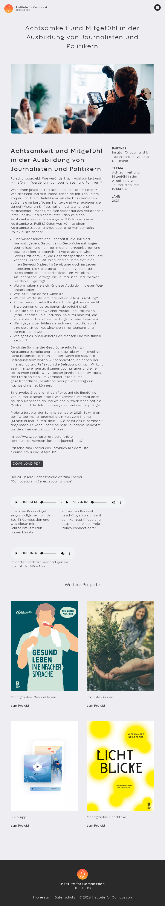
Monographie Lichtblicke (106, 817)
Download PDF (27, 464)
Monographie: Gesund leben (33, 697)
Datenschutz (65, 897)
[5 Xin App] (44, 766)
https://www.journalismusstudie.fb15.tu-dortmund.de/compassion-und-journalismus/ (47, 439)
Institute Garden (100, 697)
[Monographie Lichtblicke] (120, 766)
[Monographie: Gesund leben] (44, 646)
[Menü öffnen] (157, 7)
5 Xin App (18, 817)
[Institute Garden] (120, 646)
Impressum (41, 897)
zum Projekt (20, 706)
